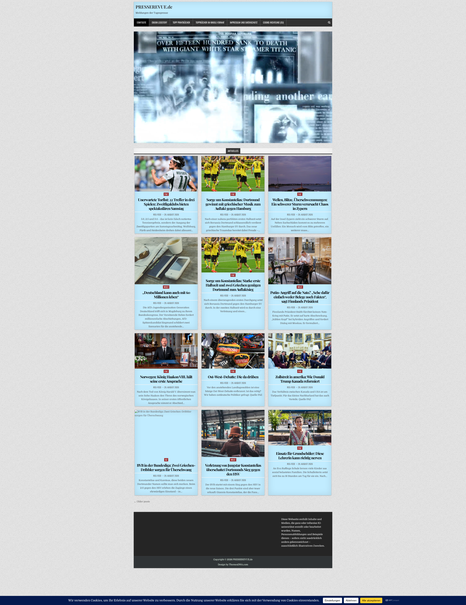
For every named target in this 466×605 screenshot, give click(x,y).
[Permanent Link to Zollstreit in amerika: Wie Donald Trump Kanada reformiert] (299, 351)
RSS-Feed (157, 214)
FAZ (166, 194)
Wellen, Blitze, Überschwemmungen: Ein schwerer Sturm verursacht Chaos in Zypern (299, 204)
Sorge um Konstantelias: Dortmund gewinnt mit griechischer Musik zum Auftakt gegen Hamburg (233, 204)
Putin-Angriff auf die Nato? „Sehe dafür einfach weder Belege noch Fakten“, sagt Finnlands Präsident (299, 297)
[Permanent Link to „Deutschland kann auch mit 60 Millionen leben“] (166, 260)
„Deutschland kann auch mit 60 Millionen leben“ (166, 294)
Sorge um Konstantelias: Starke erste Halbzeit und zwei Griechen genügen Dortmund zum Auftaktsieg (233, 285)
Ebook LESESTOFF (159, 22)
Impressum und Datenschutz (243, 22)
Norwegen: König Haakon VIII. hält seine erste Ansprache (166, 378)
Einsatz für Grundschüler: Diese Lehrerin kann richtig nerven (300, 455)
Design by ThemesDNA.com (233, 564)
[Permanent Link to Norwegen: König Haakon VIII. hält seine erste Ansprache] (166, 351)
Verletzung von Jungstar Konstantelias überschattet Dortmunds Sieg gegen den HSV (233, 469)
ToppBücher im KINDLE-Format (210, 22)
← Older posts (142, 501)
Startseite (141, 22)
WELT (166, 286)
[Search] (329, 22)
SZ (166, 459)
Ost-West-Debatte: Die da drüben (233, 376)
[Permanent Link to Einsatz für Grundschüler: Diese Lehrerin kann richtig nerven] (299, 427)
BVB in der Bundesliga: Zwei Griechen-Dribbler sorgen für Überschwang (166, 467)
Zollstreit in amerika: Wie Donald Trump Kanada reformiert (299, 378)
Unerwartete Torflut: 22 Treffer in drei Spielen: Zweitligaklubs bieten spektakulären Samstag (166, 204)
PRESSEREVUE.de (154, 7)
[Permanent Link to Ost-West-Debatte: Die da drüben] (233, 351)
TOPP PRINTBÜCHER (181, 22)
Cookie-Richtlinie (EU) (273, 22)
